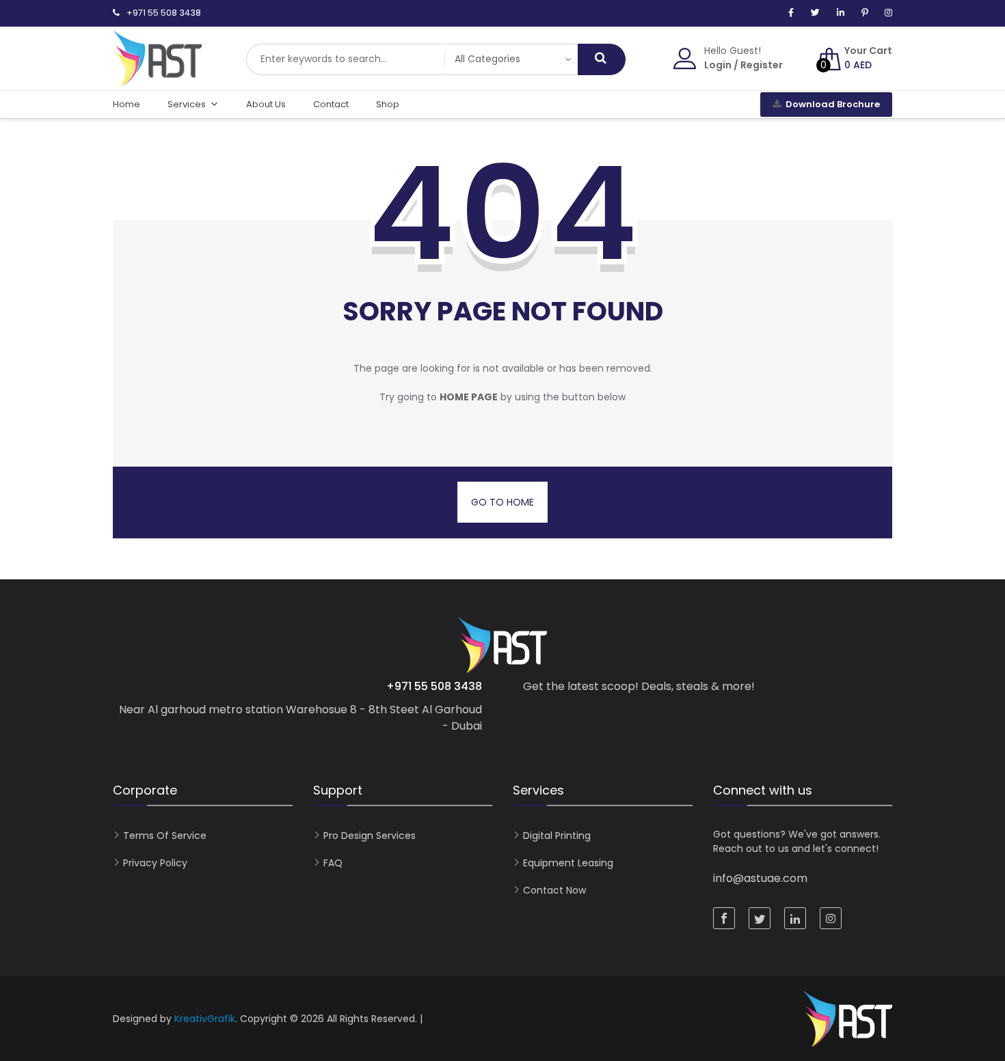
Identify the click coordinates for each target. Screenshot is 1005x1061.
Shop (387, 104)
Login (718, 65)
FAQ (333, 863)
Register (761, 65)
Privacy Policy (155, 863)
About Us (266, 104)
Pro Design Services (369, 835)
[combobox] (345, 59)
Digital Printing (557, 835)
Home (126, 104)
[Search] (602, 59)
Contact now (554, 890)
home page (469, 397)
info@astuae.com (760, 878)
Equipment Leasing (568, 863)
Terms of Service (164, 835)
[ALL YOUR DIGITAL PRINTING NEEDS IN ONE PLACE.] (157, 79)
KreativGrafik (204, 1018)
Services (187, 104)
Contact (331, 104)
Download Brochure (833, 104)
